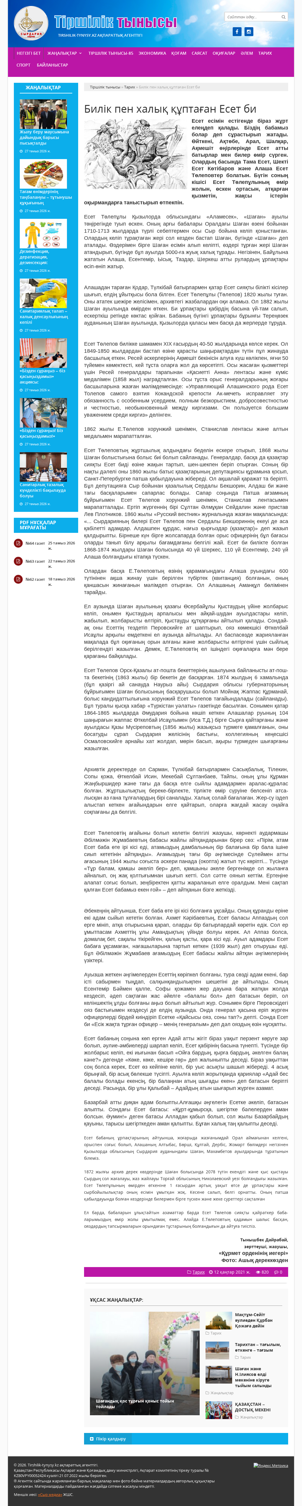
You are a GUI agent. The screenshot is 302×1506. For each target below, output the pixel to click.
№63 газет (35, 561)
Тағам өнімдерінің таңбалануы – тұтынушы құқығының (46, 197)
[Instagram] (248, 31)
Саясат (199, 53)
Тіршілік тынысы (95, 23)
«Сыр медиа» (50, 1494)
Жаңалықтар (62, 53)
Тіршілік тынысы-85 (110, 53)
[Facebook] (237, 31)
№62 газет (35, 579)
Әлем (247, 53)
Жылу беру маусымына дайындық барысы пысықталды (44, 137)
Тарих (265, 53)
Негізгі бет (29, 53)
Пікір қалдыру (110, 1439)
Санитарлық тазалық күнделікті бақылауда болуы (43, 490)
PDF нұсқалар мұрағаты (38, 525)
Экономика (152, 53)
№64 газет (35, 543)
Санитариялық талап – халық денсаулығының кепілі (44, 316)
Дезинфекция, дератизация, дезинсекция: (34, 256)
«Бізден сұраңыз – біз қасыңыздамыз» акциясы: (42, 376)
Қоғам (178, 53)
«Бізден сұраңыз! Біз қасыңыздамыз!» (41, 433)
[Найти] (283, 16)
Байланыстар (52, 65)
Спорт (23, 65)
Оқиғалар (224, 53)
